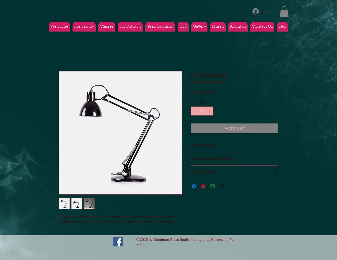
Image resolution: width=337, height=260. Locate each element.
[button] (284, 11)
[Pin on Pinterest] (203, 186)
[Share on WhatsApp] (213, 186)
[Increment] (209, 111)
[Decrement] (194, 111)
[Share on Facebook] (194, 186)
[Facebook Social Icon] (118, 241)
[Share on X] (222, 186)
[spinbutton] (202, 111)
